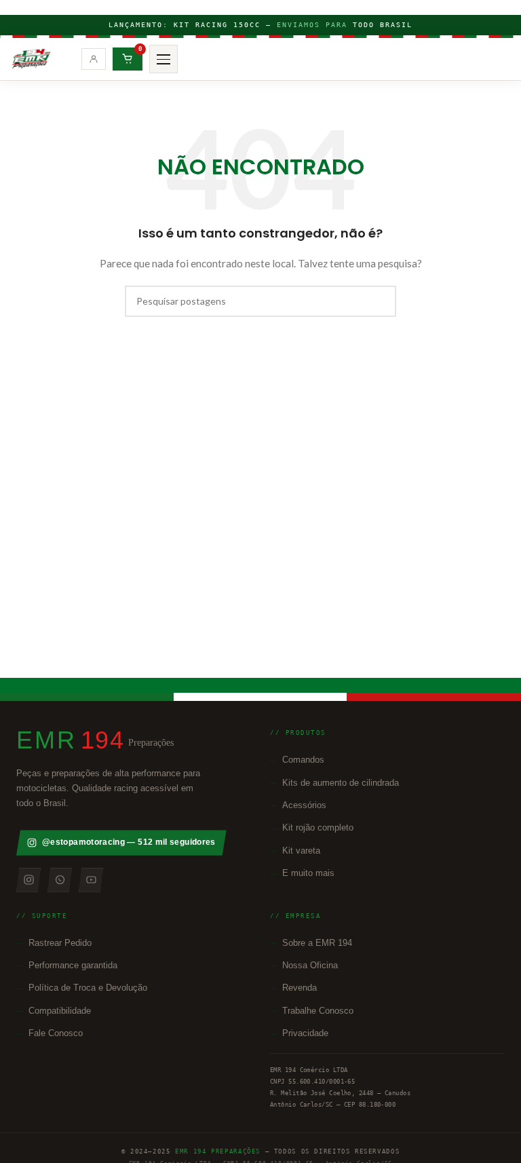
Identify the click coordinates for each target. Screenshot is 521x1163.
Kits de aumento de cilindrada (340, 783)
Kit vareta (301, 850)
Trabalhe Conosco (317, 1011)
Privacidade (305, 1033)
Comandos (303, 760)
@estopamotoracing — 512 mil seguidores (129, 842)
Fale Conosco (55, 1033)
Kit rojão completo (317, 827)
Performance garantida (72, 965)
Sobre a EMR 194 (317, 943)
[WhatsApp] (59, 880)
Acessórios (304, 805)
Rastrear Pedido (60, 943)
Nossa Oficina (310, 965)
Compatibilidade (59, 1011)
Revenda (299, 988)
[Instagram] (28, 880)
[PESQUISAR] (380, 301)
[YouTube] (91, 880)
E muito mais (308, 873)
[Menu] (163, 59)
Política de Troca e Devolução (87, 988)
